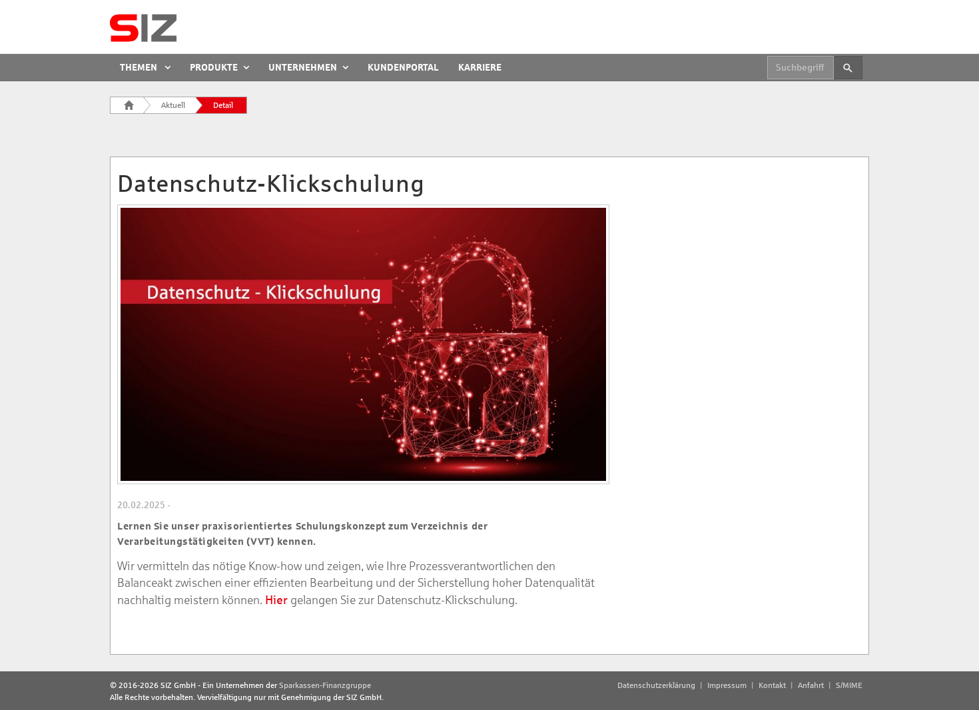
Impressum (727, 685)
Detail (223, 105)
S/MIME (849, 685)
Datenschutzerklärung (656, 685)
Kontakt (772, 685)
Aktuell (173, 105)
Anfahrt (811, 685)
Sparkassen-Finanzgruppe (325, 685)
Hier (277, 600)
